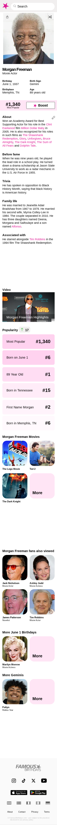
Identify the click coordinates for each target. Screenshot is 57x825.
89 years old (37, 92)
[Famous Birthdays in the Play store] (38, 792)
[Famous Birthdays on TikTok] (22, 780)
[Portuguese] (19, 803)
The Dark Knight (25, 142)
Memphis (8, 92)
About (10, 812)
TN (17, 92)
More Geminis (13, 675)
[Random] (50, 17)
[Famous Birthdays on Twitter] (32, 780)
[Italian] (38, 803)
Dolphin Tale (28, 145)
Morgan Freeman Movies (21, 437)
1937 (16, 84)
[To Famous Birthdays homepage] (5, 6)
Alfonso (16, 226)
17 (26, 330)
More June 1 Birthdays (19, 632)
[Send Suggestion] (53, 118)
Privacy (34, 812)
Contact (21, 812)
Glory (22, 138)
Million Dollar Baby (32, 128)
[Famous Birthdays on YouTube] (43, 780)
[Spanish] (9, 803)
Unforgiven (34, 138)
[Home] (28, 767)
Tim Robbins (37, 239)
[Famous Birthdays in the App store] (19, 792)
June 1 (6, 84)
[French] (28, 803)
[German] (48, 803)
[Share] (7, 17)
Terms (47, 812)
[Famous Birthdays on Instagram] (12, 780)
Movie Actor (9, 73)
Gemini (34, 84)
